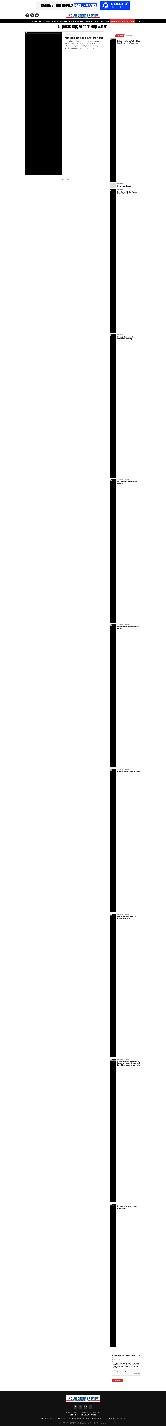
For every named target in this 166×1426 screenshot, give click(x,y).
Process (47, 21)
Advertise (125, 21)
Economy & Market (37, 21)
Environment (63, 21)
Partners (77, 1413)
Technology (88, 21)
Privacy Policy (86, 1413)
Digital (132, 21)
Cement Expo (105, 21)
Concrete (55, 21)
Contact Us (96, 1413)
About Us (69, 1413)
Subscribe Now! (115, 21)
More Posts (65, 180)
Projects (96, 21)
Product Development (76, 21)
